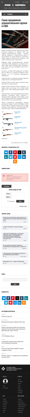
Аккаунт (26, 2)
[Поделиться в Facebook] (10, 152)
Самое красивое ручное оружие (14, 227)
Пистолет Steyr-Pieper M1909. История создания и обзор (13, 349)
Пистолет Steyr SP (7, 316)
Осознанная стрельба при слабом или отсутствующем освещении (12, 342)
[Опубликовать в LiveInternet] (6, 157)
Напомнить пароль (23, 206)
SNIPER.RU (4, 138)
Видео (3, 346)
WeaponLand (3, 2)
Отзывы (4, 406)
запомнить (12, 201)
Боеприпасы (5, 320)
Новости (4, 353)
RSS (4, 412)
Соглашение (20, 401)
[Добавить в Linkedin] (24, 157)
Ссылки (4, 408)
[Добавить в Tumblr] (24, 152)
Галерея (3, 334)
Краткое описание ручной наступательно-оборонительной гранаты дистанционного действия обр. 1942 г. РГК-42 (13, 329)
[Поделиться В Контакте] (6, 152)
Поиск (17, 2)
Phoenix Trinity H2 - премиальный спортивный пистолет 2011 (15, 356)
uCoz (23, 408)
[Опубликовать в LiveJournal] (10, 157)
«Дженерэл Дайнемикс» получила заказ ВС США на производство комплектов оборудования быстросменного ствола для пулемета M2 (14, 237)
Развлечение (20, 410)
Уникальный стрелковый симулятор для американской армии (14, 255)
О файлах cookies (21, 406)
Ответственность (21, 403)
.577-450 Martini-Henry (8, 336)
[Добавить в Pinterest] (15, 152)
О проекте (5, 401)
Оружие (3, 314)
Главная (4, 399)
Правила (19, 399)
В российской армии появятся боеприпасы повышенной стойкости (14, 247)
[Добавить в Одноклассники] (15, 161)
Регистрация (6, 186)
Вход (4, 386)
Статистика (5, 403)
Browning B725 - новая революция (14, 262)
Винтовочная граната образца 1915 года (13, 322)
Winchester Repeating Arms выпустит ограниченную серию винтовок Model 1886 (15, 219)
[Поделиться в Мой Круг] (15, 157)
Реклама (4, 404)
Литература (4, 325)
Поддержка (20, 412)
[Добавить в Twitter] (19, 152)
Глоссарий (20, 392)
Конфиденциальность (22, 404)
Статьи (3, 339)
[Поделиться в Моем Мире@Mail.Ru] (19, 157)
